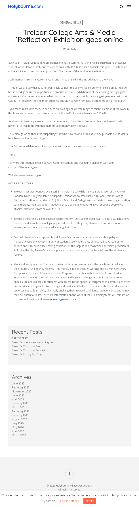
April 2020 (18, 431)
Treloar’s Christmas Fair (26, 346)
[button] (129, 7)
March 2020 (19, 435)
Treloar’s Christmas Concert (28, 350)
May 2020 (18, 427)
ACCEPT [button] (90, 501)
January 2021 (20, 415)
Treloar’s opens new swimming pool (33, 342)
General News (70, 22)
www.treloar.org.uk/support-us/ (61, 299)
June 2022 (18, 395)
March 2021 (18, 407)
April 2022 (18, 399)
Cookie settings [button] (69, 501)
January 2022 (20, 403)
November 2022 (21, 391)
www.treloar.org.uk (30, 175)
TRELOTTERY (20, 338)
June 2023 (18, 383)
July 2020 (18, 423)
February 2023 (21, 387)
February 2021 (20, 411)
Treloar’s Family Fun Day (27, 354)
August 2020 (19, 419)
